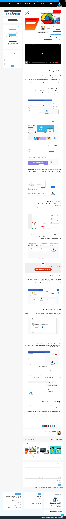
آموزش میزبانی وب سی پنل (12, 41)
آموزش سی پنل (39, 496)
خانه (50, 3)
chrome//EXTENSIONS (57, 205)
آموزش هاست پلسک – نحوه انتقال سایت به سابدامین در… (12, 37)
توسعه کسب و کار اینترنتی (46, 1)
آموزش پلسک (39, 499)
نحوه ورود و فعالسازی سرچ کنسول (56, 439)
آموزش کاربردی (38, 414)
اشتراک (13, 66)
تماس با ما (33, 1)
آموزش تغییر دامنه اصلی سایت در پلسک (12, 30)
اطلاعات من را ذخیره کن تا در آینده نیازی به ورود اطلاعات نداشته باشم (50, 482)
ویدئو (51, 1)
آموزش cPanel (38, 3)
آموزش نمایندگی (22, 3)
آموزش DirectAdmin (30, 3)
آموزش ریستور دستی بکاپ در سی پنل (12, 43)
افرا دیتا (40, 506)
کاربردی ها (53, 34)
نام (20, 61)
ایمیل (20, 57)
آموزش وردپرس (39, 501)
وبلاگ (57, 1)
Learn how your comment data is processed (55, 487)
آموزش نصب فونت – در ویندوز (29, 439)
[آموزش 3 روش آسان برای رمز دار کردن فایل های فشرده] (30, 450)
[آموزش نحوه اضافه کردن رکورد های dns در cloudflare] (43, 450)
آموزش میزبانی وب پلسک (12, 29)
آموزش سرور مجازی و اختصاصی (13, 3)
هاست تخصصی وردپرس (37, 505)
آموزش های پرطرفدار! (58, 34)
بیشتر (6, 3)
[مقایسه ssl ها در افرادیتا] (55, 450)
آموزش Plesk (45, 3)
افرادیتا (53, 517)
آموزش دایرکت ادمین (38, 498)
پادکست (54, 1)
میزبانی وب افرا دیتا (39, 1)
